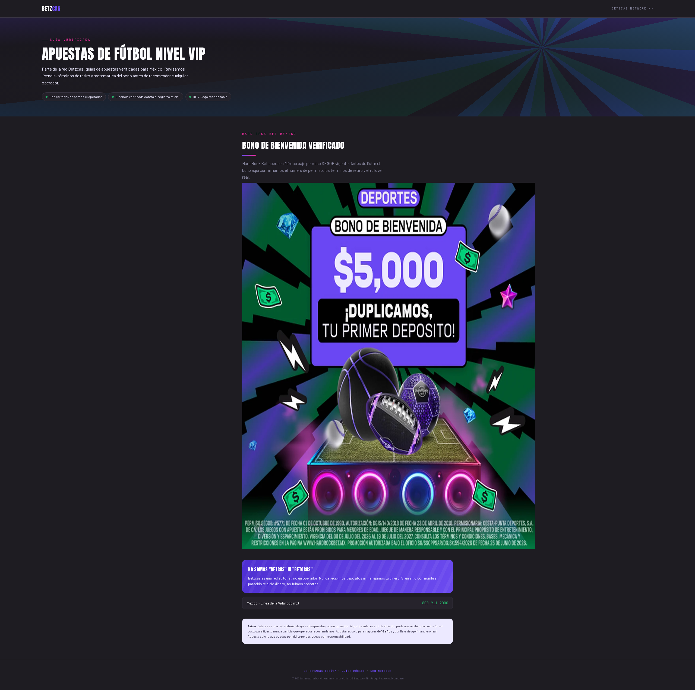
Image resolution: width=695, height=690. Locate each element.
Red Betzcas (380, 671)
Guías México (353, 671)
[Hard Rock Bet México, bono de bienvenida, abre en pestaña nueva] (388, 547)
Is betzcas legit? (320, 671)
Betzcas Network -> (632, 8)
